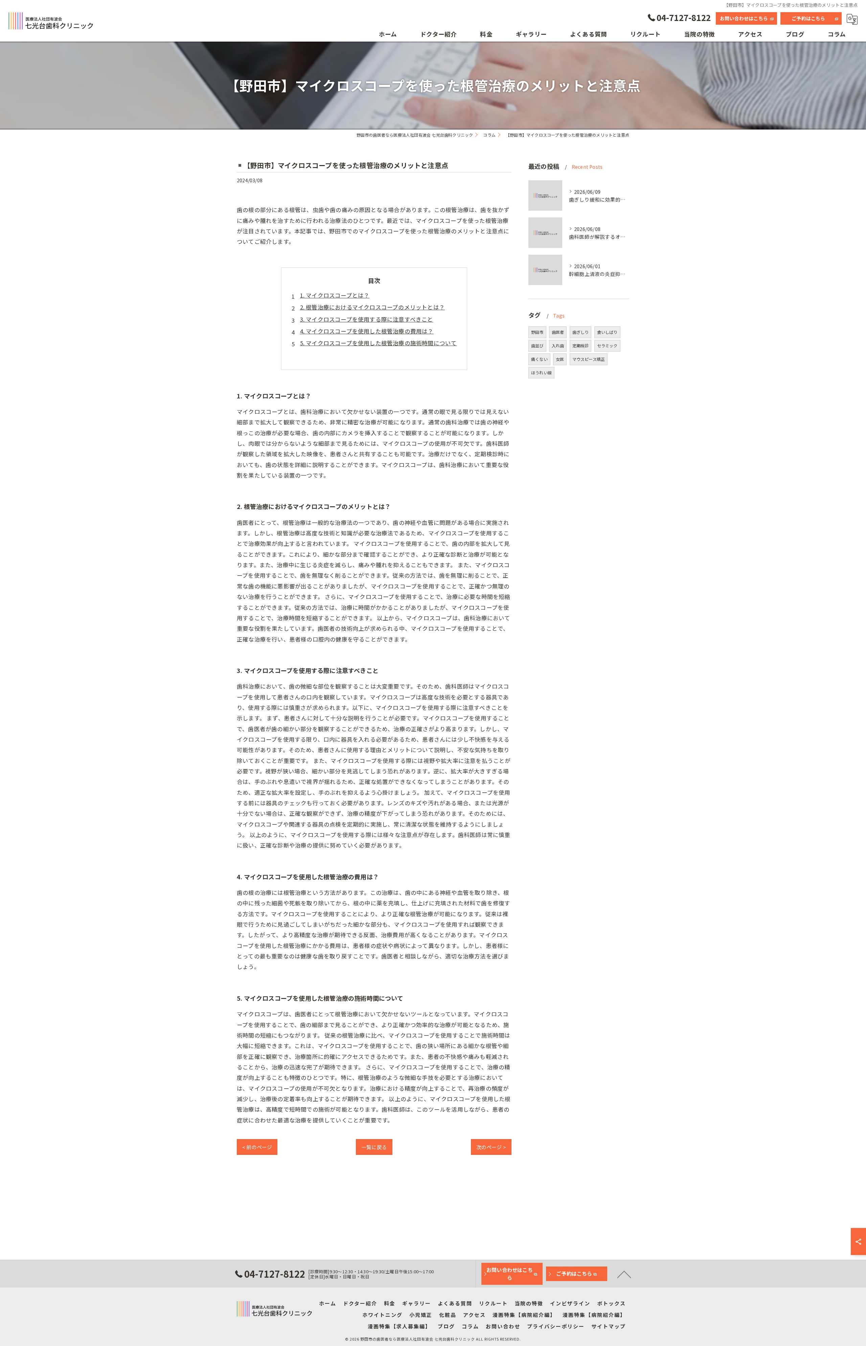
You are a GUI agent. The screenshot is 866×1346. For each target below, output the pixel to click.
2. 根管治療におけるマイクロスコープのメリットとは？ (372, 307)
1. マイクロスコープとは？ (335, 295)
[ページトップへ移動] (624, 1274)
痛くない (539, 359)
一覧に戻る (374, 1147)
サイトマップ (608, 1326)
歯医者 (558, 332)
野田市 (537, 332)
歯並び (537, 345)
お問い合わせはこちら (744, 18)
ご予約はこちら (808, 18)
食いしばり (607, 332)
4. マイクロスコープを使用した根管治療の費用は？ (367, 331)
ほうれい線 (541, 372)
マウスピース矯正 (588, 359)
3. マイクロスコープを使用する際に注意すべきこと (366, 319)
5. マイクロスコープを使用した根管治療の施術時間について (378, 343)
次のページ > (491, 1147)
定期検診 (580, 345)
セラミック (607, 345)
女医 (560, 359)
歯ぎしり (580, 332)
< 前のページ (257, 1147)
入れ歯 (558, 345)
